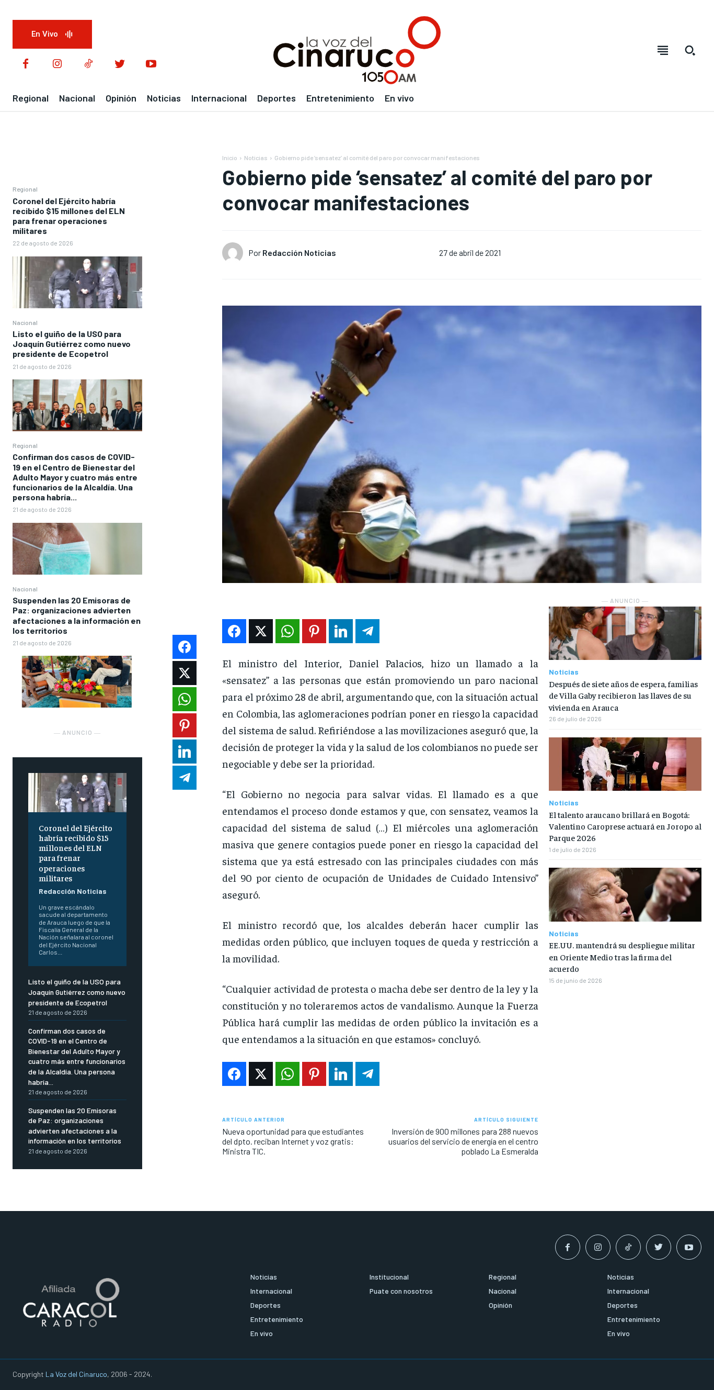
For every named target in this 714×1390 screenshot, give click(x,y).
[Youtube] (151, 64)
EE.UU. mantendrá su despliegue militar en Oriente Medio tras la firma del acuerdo (622, 956)
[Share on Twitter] (261, 631)
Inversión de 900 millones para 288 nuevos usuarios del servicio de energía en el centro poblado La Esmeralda (463, 1141)
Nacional (25, 322)
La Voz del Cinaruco (76, 1374)
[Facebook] (26, 64)
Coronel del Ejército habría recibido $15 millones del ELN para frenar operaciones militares (69, 216)
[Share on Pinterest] (314, 631)
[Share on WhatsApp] (287, 631)
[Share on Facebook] (234, 631)
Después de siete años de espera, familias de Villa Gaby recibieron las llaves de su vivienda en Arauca (623, 695)
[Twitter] (120, 64)
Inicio (229, 157)
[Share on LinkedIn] (341, 631)
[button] (689, 50)
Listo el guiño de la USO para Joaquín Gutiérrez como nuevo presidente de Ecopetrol (72, 343)
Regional (25, 189)
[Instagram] (57, 64)
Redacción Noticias (73, 891)
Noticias (256, 157)
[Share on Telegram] (367, 631)
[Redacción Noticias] (235, 252)
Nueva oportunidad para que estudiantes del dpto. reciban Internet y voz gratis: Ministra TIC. (293, 1141)
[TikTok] (88, 64)
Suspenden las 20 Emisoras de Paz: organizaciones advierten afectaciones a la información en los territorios (77, 615)
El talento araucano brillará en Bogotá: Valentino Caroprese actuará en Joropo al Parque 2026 (625, 826)
